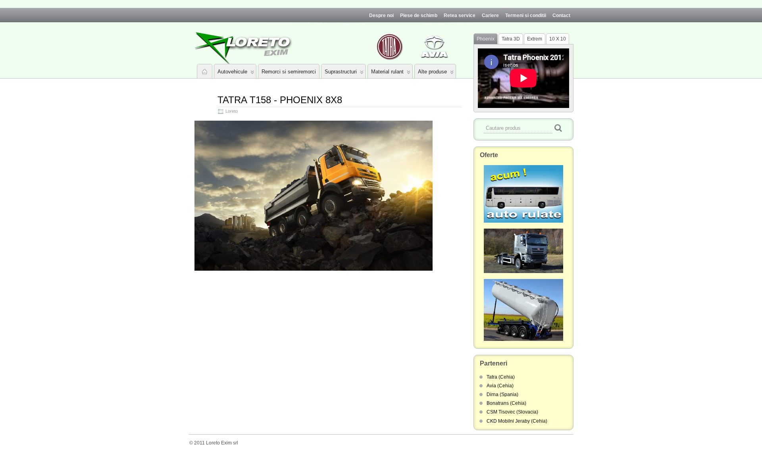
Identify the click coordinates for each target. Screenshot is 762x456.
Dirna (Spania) (502, 394)
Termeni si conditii (525, 15)
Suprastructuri (341, 72)
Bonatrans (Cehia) (506, 403)
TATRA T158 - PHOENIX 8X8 (279, 99)
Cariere (490, 15)
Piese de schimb (418, 15)
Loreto (231, 111)
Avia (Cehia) (500, 386)
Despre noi (381, 15)
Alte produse (432, 72)
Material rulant (387, 72)
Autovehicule (232, 72)
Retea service (459, 15)
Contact (561, 15)
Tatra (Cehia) (501, 377)
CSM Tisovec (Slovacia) (512, 412)
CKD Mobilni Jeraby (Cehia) (517, 421)
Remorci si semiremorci (289, 72)
